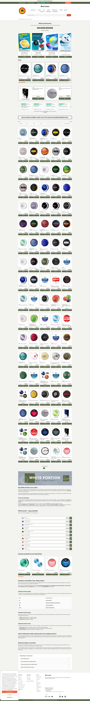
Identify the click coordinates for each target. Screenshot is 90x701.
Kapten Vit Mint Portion (49, 605)
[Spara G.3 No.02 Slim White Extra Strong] (31, 353)
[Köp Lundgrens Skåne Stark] (70, 538)
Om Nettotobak (55, 11)
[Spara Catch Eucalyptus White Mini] (20, 295)
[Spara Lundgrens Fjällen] (63, 239)
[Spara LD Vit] (20, 202)
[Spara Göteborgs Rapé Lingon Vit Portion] (42, 220)
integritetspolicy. (10, 689)
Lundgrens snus (55, 585)
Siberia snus (22, 586)
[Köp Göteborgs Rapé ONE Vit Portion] (70, 525)
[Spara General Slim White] (42, 202)
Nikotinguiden (48, 11)
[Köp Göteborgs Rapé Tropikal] (70, 542)
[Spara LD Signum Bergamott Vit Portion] (42, 334)
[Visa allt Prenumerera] (44, 11)
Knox (50, 585)
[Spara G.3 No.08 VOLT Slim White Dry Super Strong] (53, 353)
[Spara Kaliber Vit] (20, 129)
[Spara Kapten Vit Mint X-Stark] (53, 372)
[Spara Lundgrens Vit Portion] (53, 148)
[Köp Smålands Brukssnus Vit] (70, 521)
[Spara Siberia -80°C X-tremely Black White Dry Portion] (63, 391)
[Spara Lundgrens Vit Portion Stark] (20, 184)
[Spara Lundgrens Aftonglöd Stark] (63, 276)
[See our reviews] (43, 3)
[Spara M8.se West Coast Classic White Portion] (42, 429)
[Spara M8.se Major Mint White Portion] (61, 558)
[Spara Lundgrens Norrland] (53, 166)
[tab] (22, 82)
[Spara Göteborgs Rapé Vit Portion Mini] (20, 410)
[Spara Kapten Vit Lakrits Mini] (42, 315)
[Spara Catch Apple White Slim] (53, 410)
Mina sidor (29, 675)
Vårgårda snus (31, 586)
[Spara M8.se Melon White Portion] (63, 448)
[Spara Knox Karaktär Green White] (20, 372)
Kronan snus (41, 585)
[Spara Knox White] (63, 148)
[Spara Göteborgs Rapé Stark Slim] (20, 276)
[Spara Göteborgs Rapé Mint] (34, 64)
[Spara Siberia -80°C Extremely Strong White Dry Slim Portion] (63, 315)
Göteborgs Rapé (61, 585)
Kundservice (19, 675)
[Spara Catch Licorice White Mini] (20, 334)
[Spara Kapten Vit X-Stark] (42, 276)
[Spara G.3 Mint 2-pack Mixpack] (34, 558)
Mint (19, 605)
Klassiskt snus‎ (23, 19)
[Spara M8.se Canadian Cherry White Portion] (31, 410)
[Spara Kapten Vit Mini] (31, 295)
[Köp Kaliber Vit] (70, 518)
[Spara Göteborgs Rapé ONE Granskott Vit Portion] (31, 315)
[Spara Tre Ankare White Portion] (63, 353)
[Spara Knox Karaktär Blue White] (63, 184)
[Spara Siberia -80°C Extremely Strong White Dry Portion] (53, 276)
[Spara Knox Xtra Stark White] (31, 258)
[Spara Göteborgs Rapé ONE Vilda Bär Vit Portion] (53, 295)
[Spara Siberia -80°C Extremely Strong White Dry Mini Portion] (31, 429)
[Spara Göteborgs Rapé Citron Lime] (63, 166)
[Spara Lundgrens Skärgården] (31, 276)
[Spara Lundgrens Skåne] (53, 129)
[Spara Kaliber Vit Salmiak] (31, 202)
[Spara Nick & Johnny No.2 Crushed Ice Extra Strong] (53, 448)
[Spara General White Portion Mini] (42, 295)
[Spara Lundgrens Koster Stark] (53, 220)
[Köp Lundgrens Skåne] (70, 528)
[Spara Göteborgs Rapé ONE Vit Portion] (47, 64)
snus (39, 582)
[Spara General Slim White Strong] (53, 202)
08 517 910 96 (48, 690)
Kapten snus (46, 585)
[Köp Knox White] (70, 549)
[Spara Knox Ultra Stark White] (53, 239)
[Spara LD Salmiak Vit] (42, 166)
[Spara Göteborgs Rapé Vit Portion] (61, 64)
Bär (19, 600)
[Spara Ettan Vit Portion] (42, 353)
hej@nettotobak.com (49, 689)
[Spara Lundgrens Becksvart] (20, 220)
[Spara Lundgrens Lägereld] (63, 220)
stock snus (69, 490)
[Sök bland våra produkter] (69, 15)
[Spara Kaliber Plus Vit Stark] (20, 148)
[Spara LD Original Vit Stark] (20, 315)
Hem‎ (19, 19)
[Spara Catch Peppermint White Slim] (53, 315)
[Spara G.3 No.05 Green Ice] (20, 558)
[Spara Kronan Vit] (20, 166)
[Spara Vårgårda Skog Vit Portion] (63, 372)
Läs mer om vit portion (45, 30)
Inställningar (9, 697)
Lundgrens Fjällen (49, 600)
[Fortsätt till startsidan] (59, 675)
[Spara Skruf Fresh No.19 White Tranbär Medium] (47, 88)
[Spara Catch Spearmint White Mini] (20, 239)
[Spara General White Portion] (63, 202)
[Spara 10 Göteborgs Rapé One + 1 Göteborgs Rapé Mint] (20, 448)
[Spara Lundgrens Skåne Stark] (31, 148)
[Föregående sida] (19, 71)
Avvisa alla (10, 694)
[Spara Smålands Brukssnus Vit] (31, 129)
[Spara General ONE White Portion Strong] (21, 64)
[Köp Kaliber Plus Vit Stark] (70, 535)
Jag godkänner (10, 691)
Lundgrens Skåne (45, 586)
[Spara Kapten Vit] (63, 258)
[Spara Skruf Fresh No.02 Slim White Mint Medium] (31, 448)
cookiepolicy (5, 685)
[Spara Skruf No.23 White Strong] (42, 448)
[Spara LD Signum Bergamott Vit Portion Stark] (53, 391)
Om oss (37, 675)
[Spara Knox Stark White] (53, 184)
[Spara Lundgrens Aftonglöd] (53, 258)
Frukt (20, 602)
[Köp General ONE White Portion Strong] (70, 531)
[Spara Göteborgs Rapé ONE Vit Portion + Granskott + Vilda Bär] (63, 295)
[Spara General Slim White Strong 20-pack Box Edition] (21, 88)
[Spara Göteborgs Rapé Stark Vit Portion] (31, 239)
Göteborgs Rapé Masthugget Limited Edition (53, 602)
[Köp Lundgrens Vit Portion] (70, 545)
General (66, 585)
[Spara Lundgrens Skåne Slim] (31, 184)
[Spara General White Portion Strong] (42, 391)
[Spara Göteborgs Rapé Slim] (42, 184)
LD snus (26, 586)
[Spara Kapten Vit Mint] (31, 372)
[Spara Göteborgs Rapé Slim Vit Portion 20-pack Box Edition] (63, 410)
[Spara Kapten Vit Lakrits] (53, 334)
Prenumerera (42, 11)
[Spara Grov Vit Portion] (63, 334)
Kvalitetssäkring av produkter (20, 689)
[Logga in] (60, 3)
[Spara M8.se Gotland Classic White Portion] (53, 429)
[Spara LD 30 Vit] (20, 258)
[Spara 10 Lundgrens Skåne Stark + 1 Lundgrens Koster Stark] (20, 391)
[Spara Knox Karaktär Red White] (31, 334)
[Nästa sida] (70, 71)
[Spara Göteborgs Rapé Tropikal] (42, 148)
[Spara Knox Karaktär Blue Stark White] (42, 239)
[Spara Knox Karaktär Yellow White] (31, 391)
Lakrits (20, 607)
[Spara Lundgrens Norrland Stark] (31, 220)
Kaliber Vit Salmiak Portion (50, 607)
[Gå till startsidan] (45, 6)
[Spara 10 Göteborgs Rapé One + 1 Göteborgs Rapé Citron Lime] (20, 429)
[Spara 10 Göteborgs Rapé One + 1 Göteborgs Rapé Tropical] (42, 372)
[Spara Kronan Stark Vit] (42, 258)
